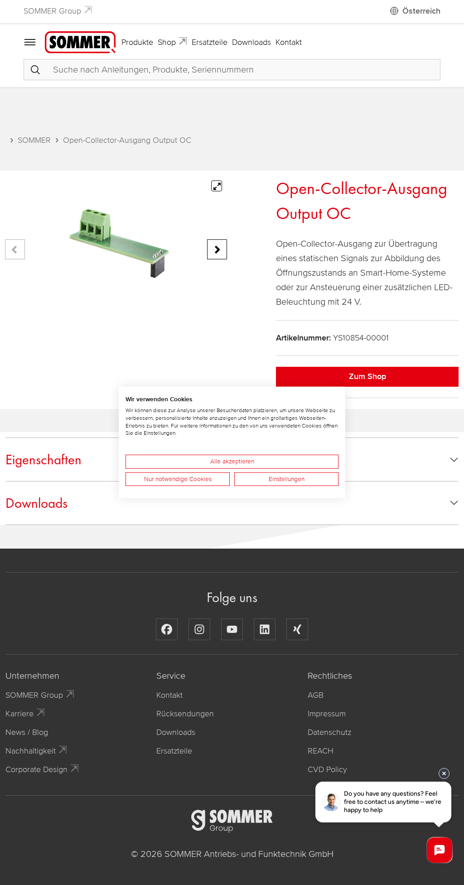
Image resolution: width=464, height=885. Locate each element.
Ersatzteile (209, 42)
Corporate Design (36, 769)
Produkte (137, 42)
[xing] (297, 629)
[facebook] (167, 629)
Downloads (251, 42)
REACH (321, 751)
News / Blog (26, 732)
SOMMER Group (52, 11)
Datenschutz (329, 732)
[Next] (217, 249)
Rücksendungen (185, 714)
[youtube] (232, 629)
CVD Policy (327, 769)
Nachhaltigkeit (30, 751)
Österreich (421, 11)
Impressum (327, 714)
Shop (167, 42)
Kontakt (289, 42)
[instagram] (199, 629)
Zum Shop (367, 376)
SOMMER (34, 140)
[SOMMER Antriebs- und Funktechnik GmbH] (80, 42)
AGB (316, 695)
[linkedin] (265, 629)
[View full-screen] (216, 185)
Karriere (19, 714)
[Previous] (15, 249)
